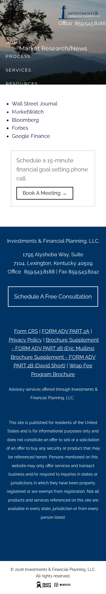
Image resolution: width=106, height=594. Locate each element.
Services (18, 70)
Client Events (26, 139)
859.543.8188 (90, 23)
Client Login (25, 125)
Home (14, 42)
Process (18, 56)
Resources (22, 84)
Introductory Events (38, 153)
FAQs (13, 111)
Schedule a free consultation (53, 296)
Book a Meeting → (45, 193)
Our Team (20, 98)
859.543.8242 (83, 272)
